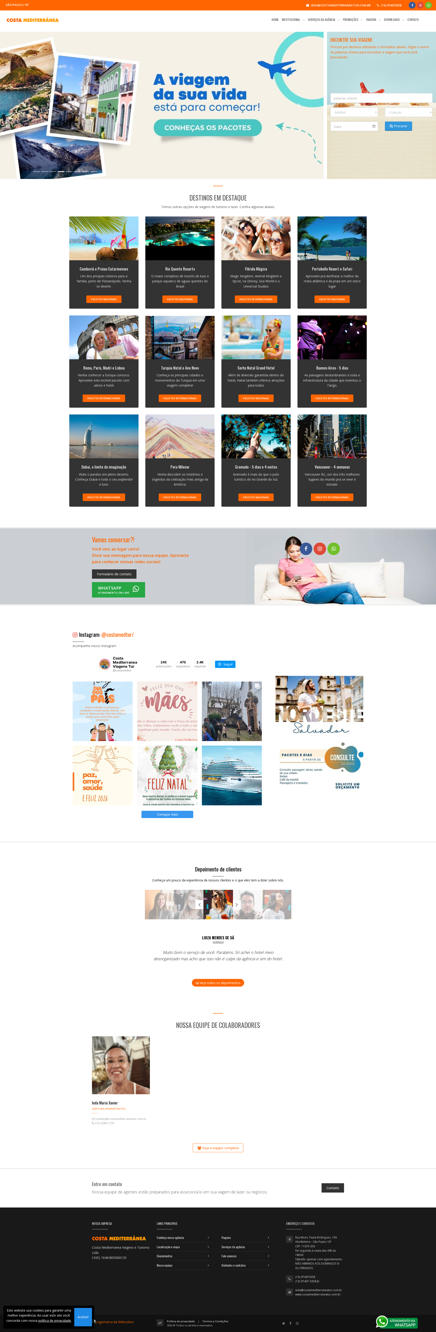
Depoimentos (164, 1255)
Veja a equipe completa (220, 1147)
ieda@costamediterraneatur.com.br (318, 1290)
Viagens (226, 1237)
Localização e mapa (168, 1246)
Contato (333, 1188)
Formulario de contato (114, 574)
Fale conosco (228, 1255)
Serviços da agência (233, 1246)
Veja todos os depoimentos (219, 983)
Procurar (400, 126)
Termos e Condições (215, 1321)
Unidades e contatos (233, 1265)
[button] (24, 105)
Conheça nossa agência (170, 1237)
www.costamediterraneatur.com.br (318, 1294)
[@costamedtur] (104, 664)
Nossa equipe (164, 1265)
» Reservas (44, 147)
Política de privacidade (181, 1321)
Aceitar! (83, 1317)
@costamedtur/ (118, 634)
